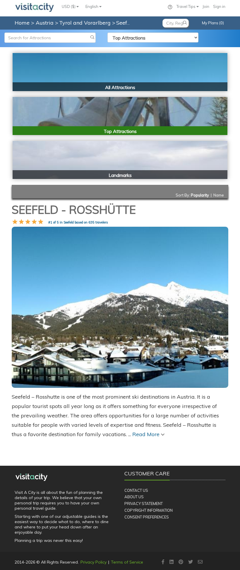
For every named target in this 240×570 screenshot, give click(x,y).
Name (218, 195)
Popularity (200, 195)
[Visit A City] (31, 477)
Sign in (219, 6)
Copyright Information (148, 510)
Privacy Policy (93, 562)
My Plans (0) (213, 23)
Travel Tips (186, 6)
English (92, 6)
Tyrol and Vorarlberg (85, 22)
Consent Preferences (146, 517)
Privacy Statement (143, 503)
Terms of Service (127, 562)
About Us (134, 496)
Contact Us (136, 490)
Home (22, 22)
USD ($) (69, 6)
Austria (45, 22)
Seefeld (126, 22)
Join (206, 6)
